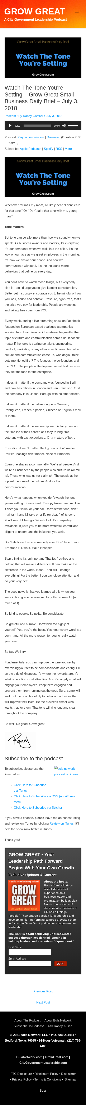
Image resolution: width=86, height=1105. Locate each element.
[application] (43, 125)
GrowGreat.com (56, 1057)
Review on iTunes (61, 823)
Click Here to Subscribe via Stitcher (38, 807)
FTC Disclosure (21, 1073)
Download (53, 137)
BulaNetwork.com (29, 1057)
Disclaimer (68, 1073)
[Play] (10, 125)
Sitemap (70, 1079)
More (68, 148)
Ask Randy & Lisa (60, 1026)
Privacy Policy (22, 1079)
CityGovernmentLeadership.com (43, 1062)
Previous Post (43, 991)
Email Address (17, 958)
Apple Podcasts (30, 148)
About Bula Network (58, 1020)
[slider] (73, 125)
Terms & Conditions (47, 1079)
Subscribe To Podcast (29, 1026)
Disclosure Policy (46, 1073)
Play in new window (31, 137)
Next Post (43, 1002)
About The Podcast (27, 1020)
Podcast (10, 116)
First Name (15, 947)
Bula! (43, 1090)
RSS (59, 148)
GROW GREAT (34, 11)
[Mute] (64, 125)
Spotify (48, 148)
